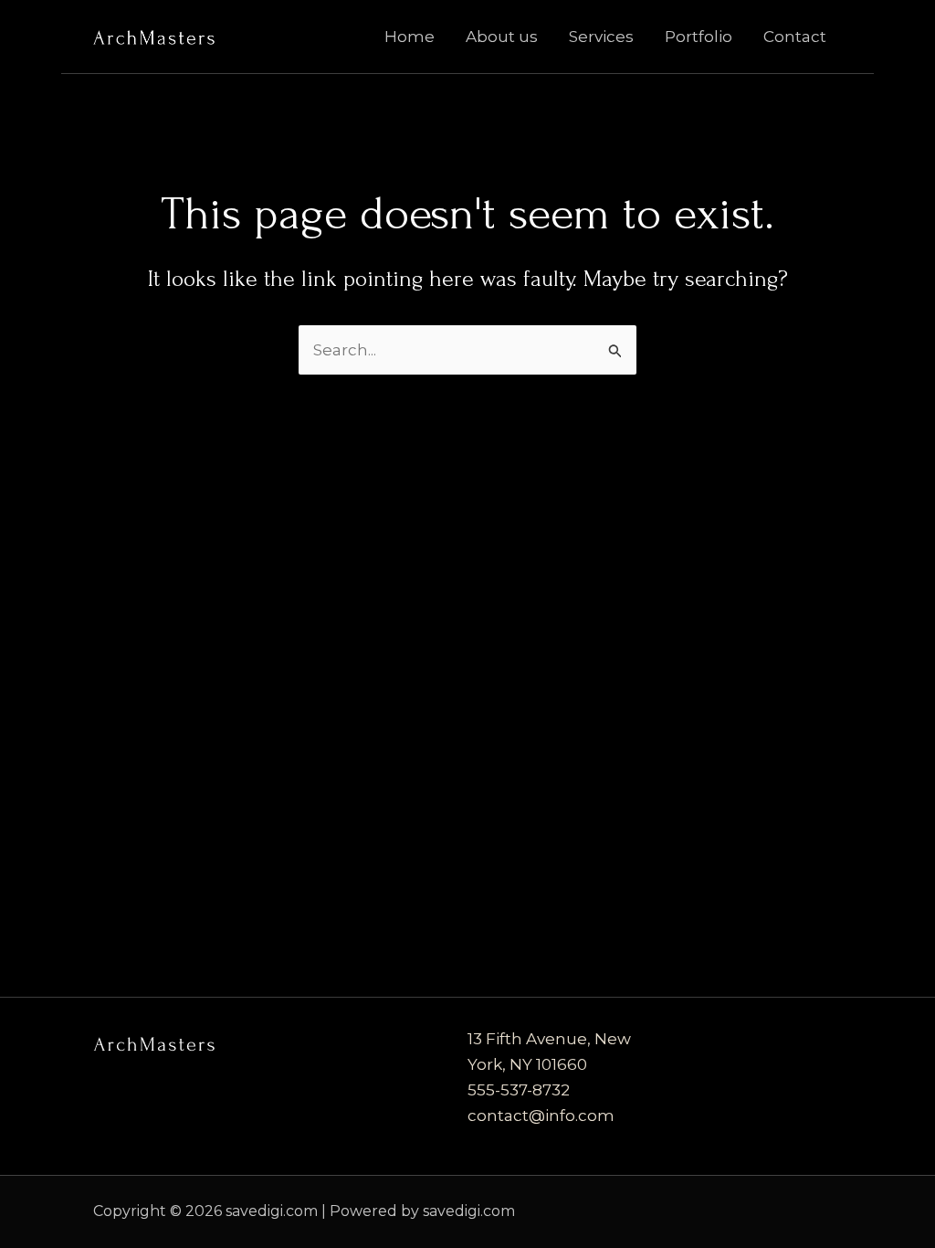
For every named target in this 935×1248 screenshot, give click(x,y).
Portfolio (698, 36)
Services (601, 36)
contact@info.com (541, 1115)
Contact (794, 36)
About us (502, 36)
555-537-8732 (519, 1090)
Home (409, 36)
